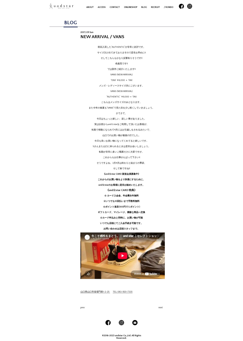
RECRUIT (155, 7)
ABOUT (90, 7)
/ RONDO (168, 7)
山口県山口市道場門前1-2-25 (95, 291)
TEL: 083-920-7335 (122, 291)
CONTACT (115, 7)
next (160, 307)
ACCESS (102, 7)
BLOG (144, 7)
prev (82, 307)
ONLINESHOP (130, 7)
